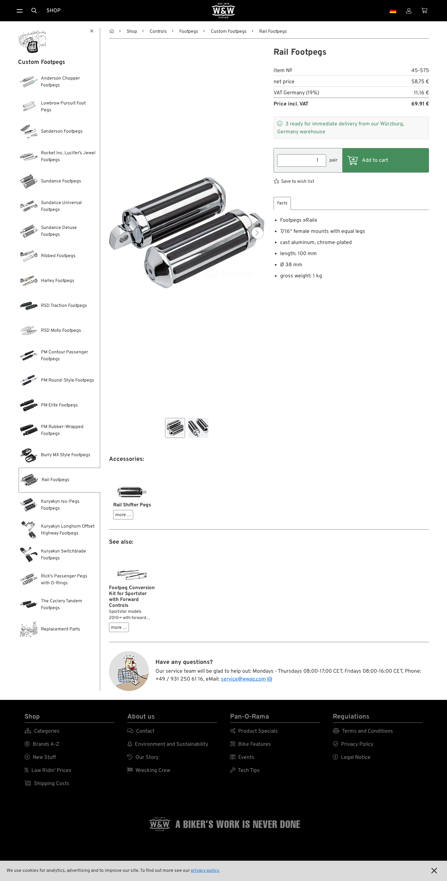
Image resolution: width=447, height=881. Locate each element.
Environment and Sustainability (167, 744)
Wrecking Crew (148, 770)
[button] (257, 232)
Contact (140, 731)
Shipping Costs (47, 783)
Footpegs (188, 31)
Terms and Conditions (363, 731)
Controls (158, 31)
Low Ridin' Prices (48, 770)
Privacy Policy (353, 744)
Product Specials (254, 731)
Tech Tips (245, 770)
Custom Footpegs (229, 31)
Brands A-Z (42, 744)
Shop (53, 11)
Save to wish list (297, 181)
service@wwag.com (243, 679)
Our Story (142, 757)
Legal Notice (351, 757)
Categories (42, 731)
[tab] (282, 203)
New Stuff (40, 757)
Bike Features (250, 744)
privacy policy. (205, 870)
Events (242, 757)
